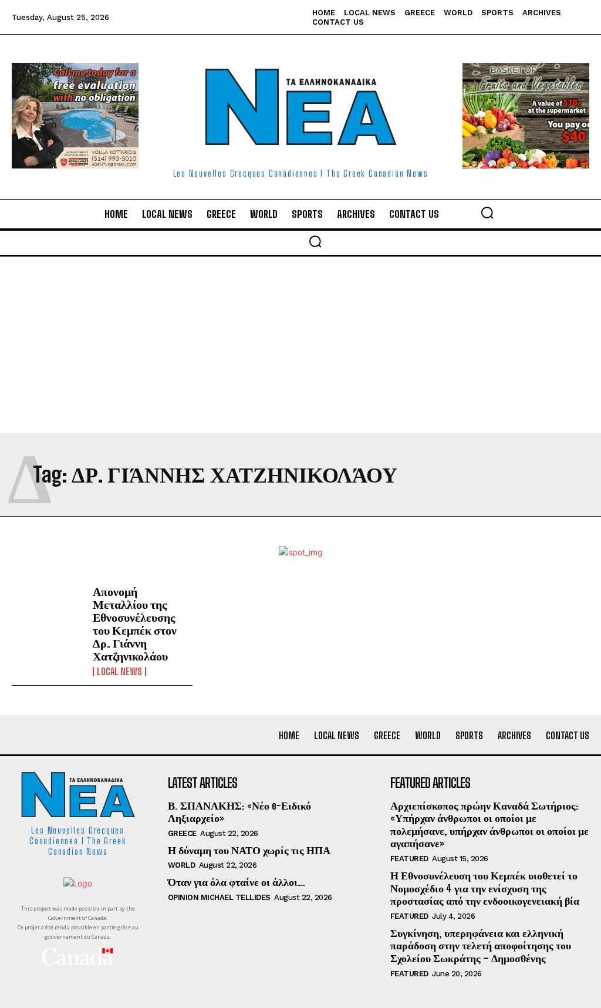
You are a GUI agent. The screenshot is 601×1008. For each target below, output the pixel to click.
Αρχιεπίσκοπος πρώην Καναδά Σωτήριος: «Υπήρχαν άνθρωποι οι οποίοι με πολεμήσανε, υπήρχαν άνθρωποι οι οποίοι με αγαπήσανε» (489, 824)
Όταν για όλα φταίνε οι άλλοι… (236, 881)
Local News (119, 671)
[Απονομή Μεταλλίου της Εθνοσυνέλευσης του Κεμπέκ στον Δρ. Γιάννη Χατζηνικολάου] (48, 614)
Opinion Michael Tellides (219, 897)
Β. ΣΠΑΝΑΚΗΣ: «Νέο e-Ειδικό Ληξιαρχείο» (239, 812)
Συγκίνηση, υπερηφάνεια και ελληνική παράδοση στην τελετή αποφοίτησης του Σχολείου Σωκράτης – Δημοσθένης (480, 945)
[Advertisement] (300, 344)
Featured (409, 858)
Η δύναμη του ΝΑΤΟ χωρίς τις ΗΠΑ (249, 850)
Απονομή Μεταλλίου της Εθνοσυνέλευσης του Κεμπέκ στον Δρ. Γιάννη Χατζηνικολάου (135, 623)
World (181, 865)
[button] (487, 212)
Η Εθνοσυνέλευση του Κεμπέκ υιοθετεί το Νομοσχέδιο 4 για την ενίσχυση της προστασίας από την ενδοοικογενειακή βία (484, 888)
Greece (182, 833)
